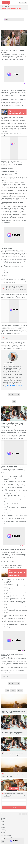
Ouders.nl (3, 814)
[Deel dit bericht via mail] (18, 394)
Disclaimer (3, 833)
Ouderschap (13, 690)
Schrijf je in (14, 807)
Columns (3, 824)
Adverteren (3, 826)
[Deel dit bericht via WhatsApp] (15, 394)
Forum (2, 821)
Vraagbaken (3, 823)
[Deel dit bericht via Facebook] (9, 394)
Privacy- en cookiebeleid (6, 835)
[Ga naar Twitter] (23, 814)
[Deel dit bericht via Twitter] (12, 394)
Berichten (3, 827)
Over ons (3, 829)
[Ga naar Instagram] (25, 814)
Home (3, 6)
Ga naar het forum (13, 788)
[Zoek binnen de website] (20, 3)
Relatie (8, 6)
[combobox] (14, 800)
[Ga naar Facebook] (20, 814)
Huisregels (3, 832)
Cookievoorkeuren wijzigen (7, 837)
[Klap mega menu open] (25, 3)
